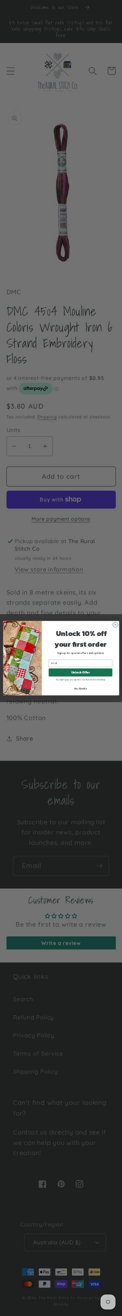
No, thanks (80, 688)
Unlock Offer (80, 672)
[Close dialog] (115, 624)
